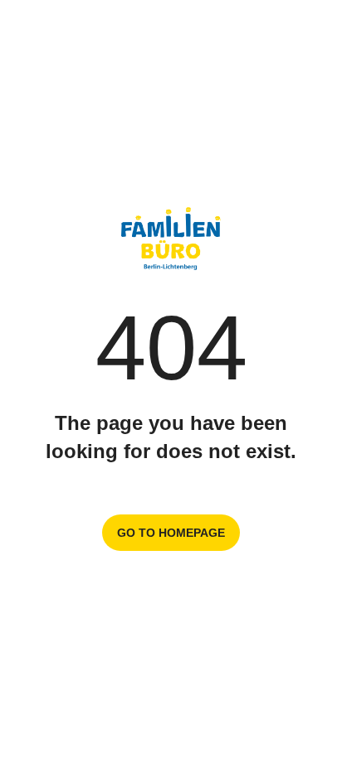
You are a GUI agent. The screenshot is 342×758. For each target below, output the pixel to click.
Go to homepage (171, 532)
